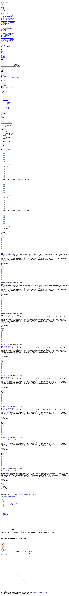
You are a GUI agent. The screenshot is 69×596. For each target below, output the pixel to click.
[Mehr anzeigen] (2, 82)
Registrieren (10, 2)
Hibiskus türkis (9, 140)
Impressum (5, 514)
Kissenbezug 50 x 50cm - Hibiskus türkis (9, 346)
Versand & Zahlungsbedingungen (10, 503)
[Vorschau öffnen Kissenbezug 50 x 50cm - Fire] (2, 236)
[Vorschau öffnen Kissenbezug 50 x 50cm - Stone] (2, 392)
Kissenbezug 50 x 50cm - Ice (7, 377)
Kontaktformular (11, 496)
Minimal (6, 145)
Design (2, 129)
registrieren (5, 76)
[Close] (2, 62)
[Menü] (2, 59)
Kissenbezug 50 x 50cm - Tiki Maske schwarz (10, 470)
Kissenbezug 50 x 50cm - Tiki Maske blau (10, 439)
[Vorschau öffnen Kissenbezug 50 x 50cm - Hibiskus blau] (2, 267)
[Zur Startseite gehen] (5, 6)
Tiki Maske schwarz (10, 133)
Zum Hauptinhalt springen (6, 1)
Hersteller (3, 117)
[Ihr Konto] (2, 70)
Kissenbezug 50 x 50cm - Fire (7, 253)
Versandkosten (24, 532)
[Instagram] (3, 487)
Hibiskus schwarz (10, 134)
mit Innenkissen (8, 125)
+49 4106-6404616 (21, 494)
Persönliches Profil (9, 77)
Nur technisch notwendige (6, 593)
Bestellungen (26, 77)
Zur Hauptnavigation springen (27, 1)
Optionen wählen (4, 263)
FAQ (4, 515)
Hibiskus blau (9, 141)
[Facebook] (1, 487)
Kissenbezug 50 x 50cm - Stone (7, 408)
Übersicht (3, 77)
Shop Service (3, 497)
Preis (2, 144)
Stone (7, 131)
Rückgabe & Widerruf (8, 504)
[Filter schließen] (1, 116)
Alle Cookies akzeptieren (24, 593)
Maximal (6, 148)
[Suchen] (18, 65)
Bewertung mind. (4, 149)
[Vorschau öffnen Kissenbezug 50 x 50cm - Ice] (2, 361)
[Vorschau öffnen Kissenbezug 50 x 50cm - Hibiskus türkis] (2, 329)
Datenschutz (5, 506)
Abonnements (32, 77)
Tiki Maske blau (9, 137)
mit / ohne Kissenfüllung (6, 122)
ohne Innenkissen (8, 126)
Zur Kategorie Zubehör (6, 47)
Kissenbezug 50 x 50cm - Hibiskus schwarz (10, 315)
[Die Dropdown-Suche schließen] (15, 65)
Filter (4, 113)
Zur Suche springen (16, 1)
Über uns (5, 513)
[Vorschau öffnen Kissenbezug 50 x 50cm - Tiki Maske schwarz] (2, 454)
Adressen (15, 77)
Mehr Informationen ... (42, 592)
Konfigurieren (15, 593)
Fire (7, 138)
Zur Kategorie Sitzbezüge (6, 10)
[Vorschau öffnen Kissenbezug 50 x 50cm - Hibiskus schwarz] (2, 298)
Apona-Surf (7, 120)
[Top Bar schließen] (2, 4)
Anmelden (3, 2)
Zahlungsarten (20, 77)
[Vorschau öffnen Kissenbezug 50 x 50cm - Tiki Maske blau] (2, 423)
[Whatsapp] (5, 487)
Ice (6, 135)
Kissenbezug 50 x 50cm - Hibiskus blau (9, 284)
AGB (4, 505)
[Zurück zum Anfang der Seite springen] (2, 535)
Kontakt (5, 501)
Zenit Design (18, 530)
